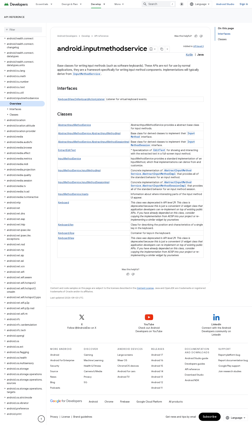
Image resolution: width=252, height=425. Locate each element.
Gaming (88, 354)
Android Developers (67, 36)
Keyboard (63, 202)
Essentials (42, 4)
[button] (22, 38)
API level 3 (198, 46)
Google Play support (229, 365)
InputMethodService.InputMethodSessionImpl (83, 182)
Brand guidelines (82, 416)
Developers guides (195, 363)
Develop (96, 4)
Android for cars (126, 371)
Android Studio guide (196, 358)
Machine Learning (93, 360)
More (118, 4)
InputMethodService (86, 74)
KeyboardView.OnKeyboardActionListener (81, 99)
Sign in (244, 4)
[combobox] (159, 4)
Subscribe (210, 416)
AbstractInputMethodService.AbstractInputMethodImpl (89, 133)
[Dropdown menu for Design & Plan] (82, 4)
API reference (14, 17)
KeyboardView (66, 238)
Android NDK (192, 380)
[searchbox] (23, 29)
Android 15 (157, 365)
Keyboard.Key (66, 224)
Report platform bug (229, 354)
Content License (145, 288)
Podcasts (55, 387)
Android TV (123, 376)
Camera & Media (93, 371)
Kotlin (189, 54)
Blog (52, 382)
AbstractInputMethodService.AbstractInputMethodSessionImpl (93, 141)
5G (85, 382)
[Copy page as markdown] (162, 49)
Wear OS (122, 360)
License (66, 416)
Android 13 (157, 376)
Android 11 (157, 387)
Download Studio (194, 374)
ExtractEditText (67, 150)
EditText (159, 150)
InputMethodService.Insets (73, 194)
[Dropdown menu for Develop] (105, 4)
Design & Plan (70, 4)
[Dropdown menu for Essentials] (53, 4)
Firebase (125, 401)
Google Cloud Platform (149, 401)
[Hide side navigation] (41, 418)
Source (54, 371)
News (53, 376)
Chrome (109, 401)
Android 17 (157, 354)
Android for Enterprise (62, 360)
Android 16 (157, 360)
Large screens (125, 354)
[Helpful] (196, 36)
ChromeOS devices (128, 365)
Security (54, 365)
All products (176, 401)
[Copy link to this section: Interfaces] (80, 89)
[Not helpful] (201, 36)
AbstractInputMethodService (74, 125)
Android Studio (225, 4)
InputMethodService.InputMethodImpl (79, 170)
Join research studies (229, 371)
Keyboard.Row (66, 233)
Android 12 (157, 382)
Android (54, 354)
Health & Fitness (92, 365)
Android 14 (157, 371)
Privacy (88, 376)
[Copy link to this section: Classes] (75, 114)
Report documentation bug (233, 360)
